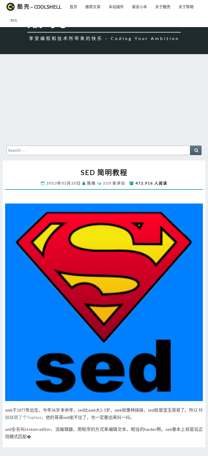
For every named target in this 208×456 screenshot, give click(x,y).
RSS (14, 20)
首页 (73, 6)
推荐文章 (92, 6)
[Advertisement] (104, 105)
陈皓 (91, 183)
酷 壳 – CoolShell (39, 6)
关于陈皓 (186, 6)
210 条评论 (114, 183)
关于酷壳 (162, 6)
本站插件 (116, 6)
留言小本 (139, 6)
